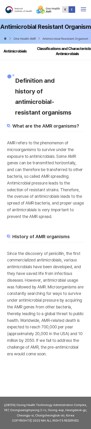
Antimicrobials (15, 51)
